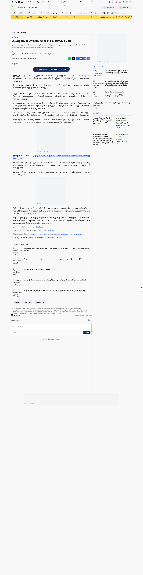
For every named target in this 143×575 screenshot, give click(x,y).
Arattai (70, 234)
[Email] (84, 58)
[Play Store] (130, 2)
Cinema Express (72, 2)
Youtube (51, 234)
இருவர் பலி (40, 302)
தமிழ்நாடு (105, 13)
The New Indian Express (35, 2)
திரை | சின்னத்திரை (48, 13)
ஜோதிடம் (94, 13)
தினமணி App (41, 238)
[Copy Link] (88, 58)
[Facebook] (109, 2)
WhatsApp (51, 230)
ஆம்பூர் (17, 302)
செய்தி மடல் (110, 7)
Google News (77, 234)
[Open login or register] (22, 2)
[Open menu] (12, 2)
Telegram (58, 234)
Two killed (27, 302)
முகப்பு (13, 13)
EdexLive (91, 2)
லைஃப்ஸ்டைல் (81, 13)
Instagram (44, 234)
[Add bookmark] (89, 37)
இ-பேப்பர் (125, 7)
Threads (64, 234)
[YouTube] (123, 2)
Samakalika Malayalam (60, 2)
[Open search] (15, 2)
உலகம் (123, 13)
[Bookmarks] (19, 2)
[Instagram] (116, 2)
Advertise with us (42, 151)
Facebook (32, 234)
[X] (120, 2)
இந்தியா (114, 13)
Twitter (38, 234)
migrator (15, 64)
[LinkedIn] (81, 58)
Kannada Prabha (47, 2)
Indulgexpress (83, 2)
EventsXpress (100, 2)
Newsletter (39, 227)
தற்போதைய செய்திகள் (28, 13)
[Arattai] (113, 1)
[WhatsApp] (127, 2)
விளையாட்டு (66, 13)
